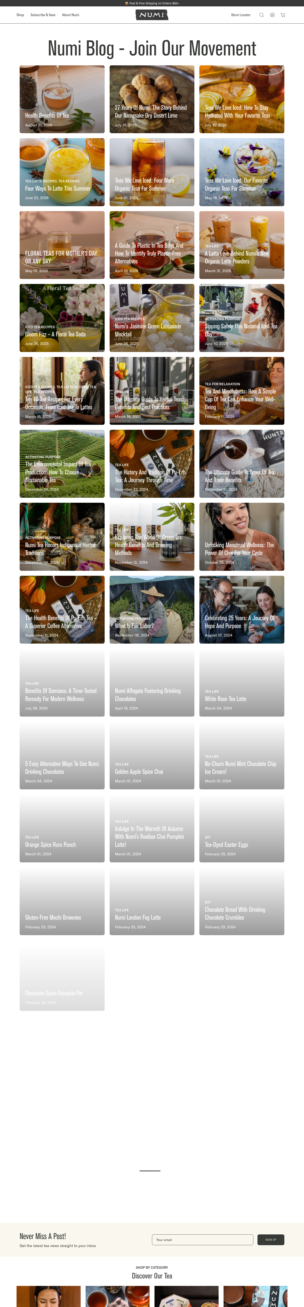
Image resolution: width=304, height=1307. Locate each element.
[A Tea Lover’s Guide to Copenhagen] (152, 1266)
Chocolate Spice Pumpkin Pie (54, 990)
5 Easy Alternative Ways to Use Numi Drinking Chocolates (62, 768)
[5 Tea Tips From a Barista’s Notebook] (62, 1047)
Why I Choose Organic (227, 1209)
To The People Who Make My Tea (147, 1209)
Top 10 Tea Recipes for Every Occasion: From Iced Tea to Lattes (58, 403)
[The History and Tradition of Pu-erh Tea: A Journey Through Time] (152, 464)
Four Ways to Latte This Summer (58, 188)
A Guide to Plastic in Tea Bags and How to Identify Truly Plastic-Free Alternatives (149, 253)
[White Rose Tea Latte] (241, 683)
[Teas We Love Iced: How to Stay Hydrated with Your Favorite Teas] (241, 99)
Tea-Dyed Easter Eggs (226, 845)
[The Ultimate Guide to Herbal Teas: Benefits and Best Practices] (152, 391)
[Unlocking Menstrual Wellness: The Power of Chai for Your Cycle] (241, 537)
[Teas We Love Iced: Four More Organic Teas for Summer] (152, 172)
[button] (261, 15)
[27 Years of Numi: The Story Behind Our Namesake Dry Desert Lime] (152, 99)
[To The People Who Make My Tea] (152, 1193)
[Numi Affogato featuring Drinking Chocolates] (152, 683)
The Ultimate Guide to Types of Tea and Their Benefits (239, 476)
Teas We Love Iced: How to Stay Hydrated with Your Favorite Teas (237, 111)
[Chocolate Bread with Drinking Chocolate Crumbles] (241, 901)
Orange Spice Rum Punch (50, 845)
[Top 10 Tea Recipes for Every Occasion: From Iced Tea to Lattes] (62, 391)
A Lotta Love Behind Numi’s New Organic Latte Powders (237, 257)
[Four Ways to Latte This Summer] (62, 172)
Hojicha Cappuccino (224, 990)
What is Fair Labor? (134, 626)
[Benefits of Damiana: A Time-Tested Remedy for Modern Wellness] (62, 683)
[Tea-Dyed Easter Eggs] (241, 828)
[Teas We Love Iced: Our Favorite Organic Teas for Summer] (241, 172)
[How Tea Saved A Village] (62, 1193)
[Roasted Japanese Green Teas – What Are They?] (152, 974)
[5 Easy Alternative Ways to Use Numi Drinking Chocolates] (62, 756)
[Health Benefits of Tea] (62, 99)
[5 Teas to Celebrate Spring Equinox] (152, 1047)
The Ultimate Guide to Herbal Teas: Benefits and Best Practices (149, 403)
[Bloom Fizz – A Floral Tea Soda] (62, 318)
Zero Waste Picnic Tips (227, 1136)
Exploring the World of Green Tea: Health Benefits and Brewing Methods (149, 545)
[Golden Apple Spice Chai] (152, 756)
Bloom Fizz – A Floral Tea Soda (55, 334)
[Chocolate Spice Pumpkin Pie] (62, 974)
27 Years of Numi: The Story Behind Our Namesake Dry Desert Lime (151, 111)
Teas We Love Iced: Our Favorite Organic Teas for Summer (236, 184)
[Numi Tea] (152, 15)
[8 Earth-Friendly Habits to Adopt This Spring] (241, 1047)
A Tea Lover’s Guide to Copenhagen (149, 1282)
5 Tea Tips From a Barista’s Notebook (61, 1063)
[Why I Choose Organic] (241, 1193)
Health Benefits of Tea (47, 115)
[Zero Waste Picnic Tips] (241, 1120)
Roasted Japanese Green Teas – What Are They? (146, 986)
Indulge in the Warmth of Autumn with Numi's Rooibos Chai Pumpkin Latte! (149, 837)
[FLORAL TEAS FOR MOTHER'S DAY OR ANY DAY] (62, 245)
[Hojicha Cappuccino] (241, 974)
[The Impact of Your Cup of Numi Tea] (241, 1266)
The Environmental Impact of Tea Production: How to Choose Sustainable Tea (58, 472)
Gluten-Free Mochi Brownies (53, 917)
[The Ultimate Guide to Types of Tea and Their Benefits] (241, 464)
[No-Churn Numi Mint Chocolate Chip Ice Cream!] (241, 756)
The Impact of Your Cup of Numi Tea (241, 1282)
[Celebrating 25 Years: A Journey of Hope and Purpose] (241, 610)
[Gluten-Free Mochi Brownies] (62, 901)
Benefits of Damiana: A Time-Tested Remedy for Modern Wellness (61, 695)
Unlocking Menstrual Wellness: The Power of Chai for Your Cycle (239, 549)
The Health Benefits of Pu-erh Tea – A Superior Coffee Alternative (61, 622)
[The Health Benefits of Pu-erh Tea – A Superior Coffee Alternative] (62, 610)
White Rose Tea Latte (225, 699)
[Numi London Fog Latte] (152, 901)
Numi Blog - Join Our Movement (152, 48)
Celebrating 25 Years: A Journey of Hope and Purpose (239, 622)
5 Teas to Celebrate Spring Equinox (149, 1063)
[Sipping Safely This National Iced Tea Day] (241, 318)
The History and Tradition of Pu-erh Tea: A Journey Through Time (150, 476)
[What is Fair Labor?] (152, 610)
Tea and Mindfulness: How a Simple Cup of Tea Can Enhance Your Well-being (240, 399)
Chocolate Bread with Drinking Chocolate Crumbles (235, 913)
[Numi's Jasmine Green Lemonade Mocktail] (152, 318)
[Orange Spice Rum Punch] (62, 828)
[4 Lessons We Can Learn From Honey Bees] (62, 1120)
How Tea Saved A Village (49, 1209)
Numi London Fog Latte (138, 917)
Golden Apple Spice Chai (139, 772)
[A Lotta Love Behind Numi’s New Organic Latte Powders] (241, 245)
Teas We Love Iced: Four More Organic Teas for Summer (144, 184)
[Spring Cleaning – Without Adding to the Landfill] (152, 1120)
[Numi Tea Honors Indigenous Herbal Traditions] (62, 537)
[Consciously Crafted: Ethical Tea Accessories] (62, 1266)
